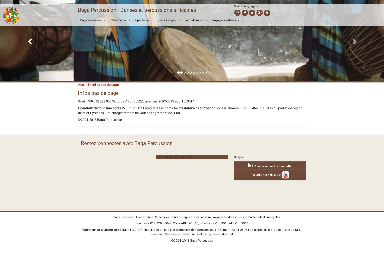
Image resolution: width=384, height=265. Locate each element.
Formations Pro (195, 20)
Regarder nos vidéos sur (266, 175)
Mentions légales (269, 217)
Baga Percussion (91, 20)
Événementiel (119, 20)
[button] (29, 40)
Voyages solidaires (224, 20)
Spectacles (142, 20)
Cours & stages (167, 20)
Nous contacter (247, 217)
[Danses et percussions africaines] (11, 9)
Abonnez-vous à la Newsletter (273, 166)
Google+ (239, 157)
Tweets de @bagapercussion (174, 157)
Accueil (83, 85)
